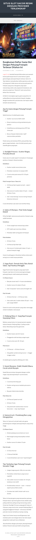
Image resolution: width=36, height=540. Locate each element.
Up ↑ (18, 536)
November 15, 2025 (8, 70)
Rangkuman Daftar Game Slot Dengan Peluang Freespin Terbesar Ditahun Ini (17, 65)
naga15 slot (6, 74)
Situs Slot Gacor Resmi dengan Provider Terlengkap (18, 6)
